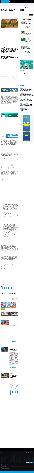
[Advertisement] (9, 38)
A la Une (3, 320)
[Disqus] (9, 411)
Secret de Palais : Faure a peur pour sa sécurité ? (13, 350)
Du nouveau (23, 19)
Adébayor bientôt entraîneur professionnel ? (12, 323)
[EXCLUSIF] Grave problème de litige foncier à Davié (9, 294)
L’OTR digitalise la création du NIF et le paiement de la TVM (5, 314)
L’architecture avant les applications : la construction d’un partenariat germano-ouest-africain (28, 34)
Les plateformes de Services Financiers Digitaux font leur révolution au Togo (24, 73)
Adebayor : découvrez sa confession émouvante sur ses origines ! (14, 314)
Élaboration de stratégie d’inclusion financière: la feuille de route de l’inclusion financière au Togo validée (26, 95)
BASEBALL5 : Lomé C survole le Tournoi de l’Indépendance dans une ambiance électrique (28, 42)
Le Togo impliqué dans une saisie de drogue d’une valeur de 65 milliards (13, 376)
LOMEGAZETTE (6, 1)
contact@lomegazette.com (5, 468)
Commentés (28, 19)
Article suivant (16, 312)
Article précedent (4, 312)
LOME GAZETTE (9, 7)
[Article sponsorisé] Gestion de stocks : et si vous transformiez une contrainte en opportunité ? (26, 100)
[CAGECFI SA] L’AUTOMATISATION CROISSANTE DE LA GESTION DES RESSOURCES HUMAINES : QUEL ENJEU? (26, 90)
